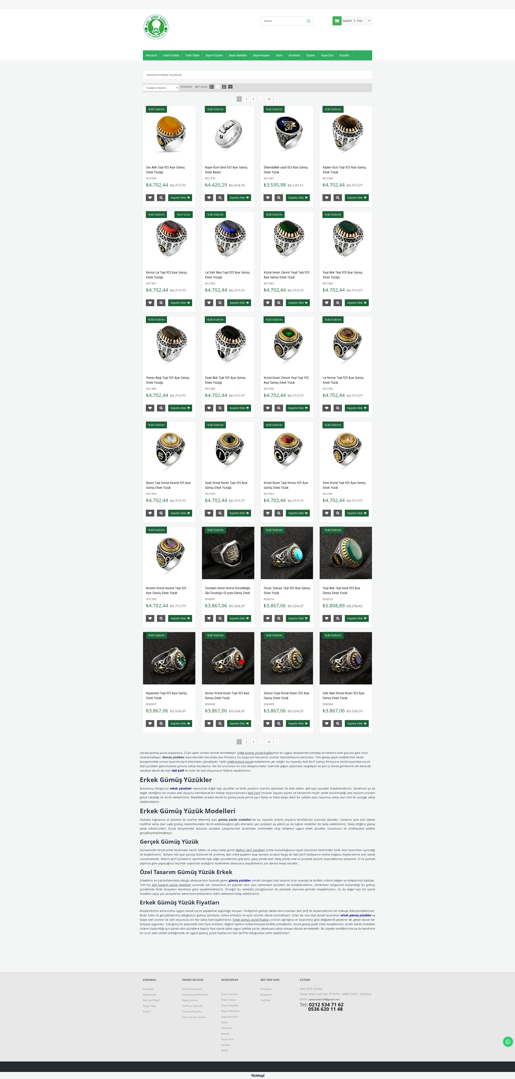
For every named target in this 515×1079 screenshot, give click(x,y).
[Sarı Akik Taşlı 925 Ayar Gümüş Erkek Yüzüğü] (169, 132)
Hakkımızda (149, 994)
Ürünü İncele (161, 197)
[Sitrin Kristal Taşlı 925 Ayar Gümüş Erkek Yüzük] (346, 448)
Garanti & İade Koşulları (195, 994)
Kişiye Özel (327, 55)
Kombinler (294, 55)
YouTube (265, 1000)
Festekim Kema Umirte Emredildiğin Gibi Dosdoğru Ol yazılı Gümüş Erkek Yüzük (227, 593)
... (261, 99)
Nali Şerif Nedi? (151, 1000)
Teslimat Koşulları (192, 1011)
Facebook (266, 989)
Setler (279, 55)
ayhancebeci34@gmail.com (324, 999)
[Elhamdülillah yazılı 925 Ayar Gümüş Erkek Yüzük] (287, 132)
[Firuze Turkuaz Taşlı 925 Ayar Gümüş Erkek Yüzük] (287, 553)
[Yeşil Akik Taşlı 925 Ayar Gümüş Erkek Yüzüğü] (346, 237)
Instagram (266, 994)
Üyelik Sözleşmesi (192, 989)
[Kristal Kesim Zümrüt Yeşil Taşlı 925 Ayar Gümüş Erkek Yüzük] (287, 342)
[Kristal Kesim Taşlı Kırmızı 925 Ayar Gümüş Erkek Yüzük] (287, 448)
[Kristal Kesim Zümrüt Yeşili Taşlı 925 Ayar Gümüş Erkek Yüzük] (287, 237)
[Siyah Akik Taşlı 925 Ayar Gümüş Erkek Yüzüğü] (228, 342)
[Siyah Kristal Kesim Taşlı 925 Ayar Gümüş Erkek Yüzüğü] (228, 448)
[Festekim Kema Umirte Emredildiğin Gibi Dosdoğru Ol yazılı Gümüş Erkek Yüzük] (228, 553)
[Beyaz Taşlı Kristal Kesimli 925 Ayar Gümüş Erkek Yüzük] (169, 448)
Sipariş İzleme (190, 1000)
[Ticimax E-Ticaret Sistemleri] (257, 1076)
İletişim (147, 1011)
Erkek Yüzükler (171, 55)
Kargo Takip (149, 1006)
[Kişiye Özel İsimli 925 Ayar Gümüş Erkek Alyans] (228, 132)
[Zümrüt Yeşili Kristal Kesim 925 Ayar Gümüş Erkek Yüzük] (287, 658)
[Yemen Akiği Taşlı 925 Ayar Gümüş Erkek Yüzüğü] (169, 342)
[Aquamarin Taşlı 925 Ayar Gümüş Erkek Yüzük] (169, 658)
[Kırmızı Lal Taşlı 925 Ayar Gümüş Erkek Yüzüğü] (169, 237)
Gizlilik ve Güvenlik (192, 1006)
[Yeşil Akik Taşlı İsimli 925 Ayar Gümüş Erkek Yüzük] (346, 553)
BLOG (224, 1050)
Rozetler (344, 55)
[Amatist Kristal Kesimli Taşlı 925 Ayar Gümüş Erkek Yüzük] (169, 553)
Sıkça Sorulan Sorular (194, 1017)
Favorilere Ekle (150, 197)
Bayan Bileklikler (238, 55)
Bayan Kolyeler (261, 55)
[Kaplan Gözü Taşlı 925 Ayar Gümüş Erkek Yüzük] (346, 132)
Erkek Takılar (193, 55)
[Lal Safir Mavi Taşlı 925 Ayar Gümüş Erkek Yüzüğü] (228, 237)
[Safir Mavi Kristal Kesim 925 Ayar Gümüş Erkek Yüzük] (346, 658)
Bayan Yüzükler (214, 55)
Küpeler (311, 55)
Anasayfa (151, 55)
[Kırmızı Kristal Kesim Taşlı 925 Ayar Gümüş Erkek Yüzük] (228, 658)
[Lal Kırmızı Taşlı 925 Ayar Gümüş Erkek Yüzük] (346, 342)
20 (269, 99)
